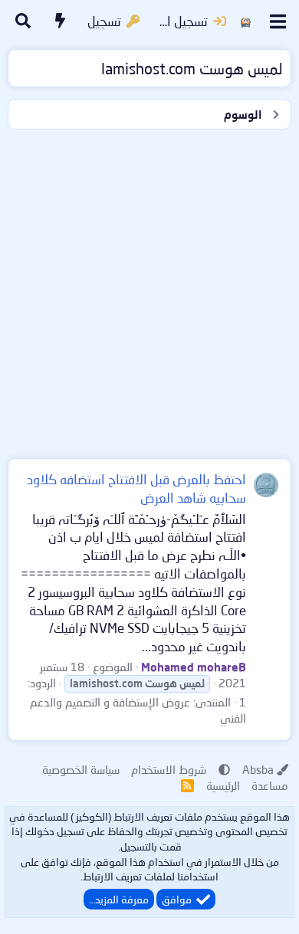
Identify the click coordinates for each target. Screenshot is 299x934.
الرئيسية (223, 785)
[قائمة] (278, 21)
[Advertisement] (149, 290)
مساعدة (269, 785)
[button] (224, 769)
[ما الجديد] (60, 21)
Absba (258, 769)
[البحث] (23, 21)
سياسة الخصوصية (81, 769)
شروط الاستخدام (168, 769)
